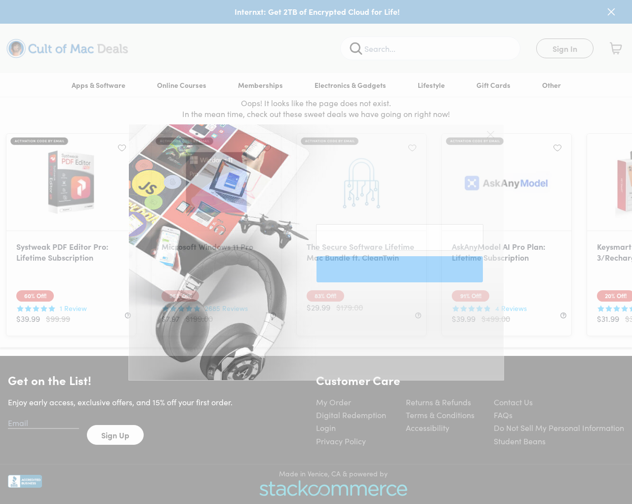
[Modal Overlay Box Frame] (316, 252)
